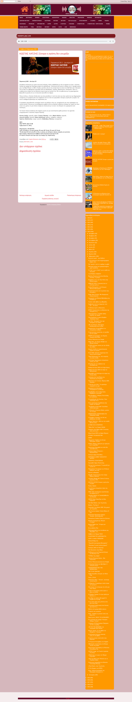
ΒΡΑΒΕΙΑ (37, 17)
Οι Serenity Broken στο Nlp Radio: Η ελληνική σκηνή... (97, 564)
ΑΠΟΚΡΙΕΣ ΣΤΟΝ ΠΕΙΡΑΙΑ (95, 460)
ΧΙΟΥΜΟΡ (47, 26)
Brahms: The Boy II (93, 505)
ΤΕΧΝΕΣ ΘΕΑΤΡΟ (24, 26)
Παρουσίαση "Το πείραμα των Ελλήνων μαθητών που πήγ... (98, 469)
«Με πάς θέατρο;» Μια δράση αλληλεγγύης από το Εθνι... (96, 325)
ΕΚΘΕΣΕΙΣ (89, 17)
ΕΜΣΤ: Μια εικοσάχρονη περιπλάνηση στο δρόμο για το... (98, 492)
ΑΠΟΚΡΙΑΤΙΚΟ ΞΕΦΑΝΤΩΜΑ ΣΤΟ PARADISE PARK (97, 414)
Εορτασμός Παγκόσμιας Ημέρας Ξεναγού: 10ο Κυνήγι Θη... (96, 515)
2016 (88, 684)
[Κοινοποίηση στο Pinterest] (57, 139)
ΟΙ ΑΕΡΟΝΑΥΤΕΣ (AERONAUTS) (97, 536)
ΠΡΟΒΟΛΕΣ (31, 23)
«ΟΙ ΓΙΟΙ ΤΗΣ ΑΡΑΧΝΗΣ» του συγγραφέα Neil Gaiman (96, 627)
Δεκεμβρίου (92, 233)
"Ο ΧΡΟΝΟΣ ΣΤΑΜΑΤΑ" (94, 274)
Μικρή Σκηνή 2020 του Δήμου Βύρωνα (98, 433)
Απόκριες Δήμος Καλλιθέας (95, 454)
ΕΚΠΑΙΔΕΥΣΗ (98, 17)
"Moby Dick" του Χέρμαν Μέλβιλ (96, 427)
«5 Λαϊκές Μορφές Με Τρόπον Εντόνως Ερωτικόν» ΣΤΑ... (98, 479)
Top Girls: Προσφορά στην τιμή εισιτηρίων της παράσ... (96, 321)
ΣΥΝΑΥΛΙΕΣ (71, 23)
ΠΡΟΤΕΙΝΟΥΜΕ (41, 23)
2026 (88, 218)
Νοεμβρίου (92, 235)
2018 (88, 680)
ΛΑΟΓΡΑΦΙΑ (47, 20)
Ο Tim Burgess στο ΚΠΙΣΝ (95, 668)
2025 (88, 220)
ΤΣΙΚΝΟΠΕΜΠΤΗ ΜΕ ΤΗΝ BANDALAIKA (95, 568)
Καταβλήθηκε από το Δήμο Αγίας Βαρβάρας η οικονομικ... (97, 392)
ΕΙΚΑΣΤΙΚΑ (72, 17)
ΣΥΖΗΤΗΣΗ (63, 23)
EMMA (90, 437)
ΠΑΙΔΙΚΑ (107, 20)
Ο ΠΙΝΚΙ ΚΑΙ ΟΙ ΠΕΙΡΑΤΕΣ (95, 425)
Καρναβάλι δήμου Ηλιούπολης (96, 463)
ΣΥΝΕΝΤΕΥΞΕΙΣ (80, 23)
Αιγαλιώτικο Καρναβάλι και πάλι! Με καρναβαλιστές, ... (98, 448)
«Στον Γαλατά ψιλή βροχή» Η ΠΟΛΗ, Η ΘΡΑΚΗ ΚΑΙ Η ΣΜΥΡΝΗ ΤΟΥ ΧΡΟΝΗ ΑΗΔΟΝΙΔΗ (103, 203)
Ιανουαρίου (92, 675)
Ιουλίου (91, 245)
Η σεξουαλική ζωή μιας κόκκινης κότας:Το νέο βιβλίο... (96, 635)
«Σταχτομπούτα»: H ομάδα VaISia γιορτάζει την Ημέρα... (97, 314)
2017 (88, 682)
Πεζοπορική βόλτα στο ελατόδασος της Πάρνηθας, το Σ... (98, 531)
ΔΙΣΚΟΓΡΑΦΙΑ (45, 17)
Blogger (68, 698)
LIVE (66, 26)
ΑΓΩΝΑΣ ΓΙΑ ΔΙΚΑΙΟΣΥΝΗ (95, 435)
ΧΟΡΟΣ (54, 26)
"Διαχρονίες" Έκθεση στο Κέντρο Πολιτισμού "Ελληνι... (97, 440)
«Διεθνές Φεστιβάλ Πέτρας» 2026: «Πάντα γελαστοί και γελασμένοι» (102, 143)
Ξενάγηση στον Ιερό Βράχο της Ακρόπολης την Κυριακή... (96, 377)
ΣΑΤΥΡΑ (56, 23)
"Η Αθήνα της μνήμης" (94, 556)
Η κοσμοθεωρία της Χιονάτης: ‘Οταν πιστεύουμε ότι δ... (97, 400)
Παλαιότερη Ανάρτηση (74, 195)
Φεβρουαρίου (92, 256)
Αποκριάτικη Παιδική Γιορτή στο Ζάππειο (99, 518)
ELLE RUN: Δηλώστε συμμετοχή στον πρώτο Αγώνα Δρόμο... (98, 353)
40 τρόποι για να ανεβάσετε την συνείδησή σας (96, 364)
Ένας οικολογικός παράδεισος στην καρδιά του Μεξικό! (97, 403)
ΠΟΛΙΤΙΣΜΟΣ (23, 23)
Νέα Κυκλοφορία (72, 20)
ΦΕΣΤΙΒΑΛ (39, 26)
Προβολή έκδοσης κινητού (50, 198)
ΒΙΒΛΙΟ (21, 17)
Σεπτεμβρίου (92, 240)
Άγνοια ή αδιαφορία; (93, 472)
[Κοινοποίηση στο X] (54, 139)
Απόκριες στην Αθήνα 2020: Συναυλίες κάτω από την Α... (98, 430)
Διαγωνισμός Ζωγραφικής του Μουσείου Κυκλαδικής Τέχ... (98, 648)
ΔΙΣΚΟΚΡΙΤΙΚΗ (55, 17)
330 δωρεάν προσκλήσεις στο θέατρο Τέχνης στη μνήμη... (98, 644)
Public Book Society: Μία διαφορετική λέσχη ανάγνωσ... (98, 295)
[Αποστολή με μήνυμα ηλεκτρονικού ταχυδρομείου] (51, 139)
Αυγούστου (92, 242)
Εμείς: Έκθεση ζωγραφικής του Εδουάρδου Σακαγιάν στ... (96, 671)
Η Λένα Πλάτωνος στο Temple (96, 339)
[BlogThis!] (52, 139)
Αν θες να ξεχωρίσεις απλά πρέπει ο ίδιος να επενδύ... (98, 591)
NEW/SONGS (73, 26)
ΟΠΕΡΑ (100, 20)
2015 (88, 686)
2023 (88, 224)
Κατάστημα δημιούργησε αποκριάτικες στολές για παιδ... (98, 360)
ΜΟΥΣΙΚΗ (63, 20)
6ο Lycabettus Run (93, 528)
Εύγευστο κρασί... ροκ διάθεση (96, 258)
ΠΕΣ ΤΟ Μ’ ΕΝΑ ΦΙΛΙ (94, 571)
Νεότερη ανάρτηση (25, 195)
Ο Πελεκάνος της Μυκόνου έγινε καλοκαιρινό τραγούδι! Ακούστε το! (102, 194)
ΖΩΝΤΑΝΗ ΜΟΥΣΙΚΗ (24, 20)
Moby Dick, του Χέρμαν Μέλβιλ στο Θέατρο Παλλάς (97, 342)
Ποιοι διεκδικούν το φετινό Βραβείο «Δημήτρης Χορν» (97, 318)
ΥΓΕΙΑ (32, 26)
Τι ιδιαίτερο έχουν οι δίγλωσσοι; (96, 307)
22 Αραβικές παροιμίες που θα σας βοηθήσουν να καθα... (97, 418)
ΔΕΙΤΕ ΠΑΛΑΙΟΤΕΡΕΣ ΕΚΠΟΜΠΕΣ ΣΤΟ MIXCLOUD (99, 105)
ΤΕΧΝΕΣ (108, 23)
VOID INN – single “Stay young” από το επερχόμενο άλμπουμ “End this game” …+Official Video (103, 127)
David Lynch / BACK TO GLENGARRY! (98, 617)
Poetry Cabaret (92, 486)
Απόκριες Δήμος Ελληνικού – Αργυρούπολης (96, 451)
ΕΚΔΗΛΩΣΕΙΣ (81, 17)
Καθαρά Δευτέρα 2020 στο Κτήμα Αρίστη (99, 367)
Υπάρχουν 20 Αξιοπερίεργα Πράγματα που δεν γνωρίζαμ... (98, 624)
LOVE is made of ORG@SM (95, 538)
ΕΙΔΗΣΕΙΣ (64, 17)
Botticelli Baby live (93, 541)
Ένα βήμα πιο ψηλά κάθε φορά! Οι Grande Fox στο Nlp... (97, 598)
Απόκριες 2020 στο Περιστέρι (95, 547)
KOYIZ (60, 26)
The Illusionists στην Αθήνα (95, 550)
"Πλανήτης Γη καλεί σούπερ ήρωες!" (97, 545)
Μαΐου (90, 249)
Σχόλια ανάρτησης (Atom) (54, 204)
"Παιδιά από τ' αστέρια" (99, 134)
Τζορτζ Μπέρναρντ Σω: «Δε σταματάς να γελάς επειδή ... (98, 357)
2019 (88, 677)
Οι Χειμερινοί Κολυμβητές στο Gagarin (98, 641)
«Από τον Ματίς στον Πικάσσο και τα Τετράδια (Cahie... (98, 659)
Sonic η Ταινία (92, 577)
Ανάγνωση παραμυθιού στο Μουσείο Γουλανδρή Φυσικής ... (98, 663)
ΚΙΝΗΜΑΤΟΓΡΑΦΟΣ (37, 20)
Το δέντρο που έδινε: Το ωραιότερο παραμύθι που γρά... (97, 385)
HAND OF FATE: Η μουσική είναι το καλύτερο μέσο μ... (97, 284)
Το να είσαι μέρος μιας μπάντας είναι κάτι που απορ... (98, 602)
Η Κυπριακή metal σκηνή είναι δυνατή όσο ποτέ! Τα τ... (98, 606)
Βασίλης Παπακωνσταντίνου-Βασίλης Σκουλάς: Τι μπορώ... (98, 276)
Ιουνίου (91, 247)
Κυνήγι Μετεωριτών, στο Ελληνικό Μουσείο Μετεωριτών (97, 287)
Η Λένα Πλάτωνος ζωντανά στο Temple (98, 562)
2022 (88, 227)
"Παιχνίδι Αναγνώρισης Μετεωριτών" (97, 543)
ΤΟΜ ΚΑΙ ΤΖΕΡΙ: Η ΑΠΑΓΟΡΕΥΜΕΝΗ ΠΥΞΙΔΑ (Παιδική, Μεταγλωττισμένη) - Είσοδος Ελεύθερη (103, 152)
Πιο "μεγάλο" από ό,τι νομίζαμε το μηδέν (98, 264)
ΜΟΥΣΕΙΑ (55, 20)
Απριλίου (91, 251)
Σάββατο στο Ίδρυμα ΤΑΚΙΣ (95, 534)
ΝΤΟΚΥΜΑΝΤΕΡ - (83, 20)
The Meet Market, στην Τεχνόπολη (97, 503)
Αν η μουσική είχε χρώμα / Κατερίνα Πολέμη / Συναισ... (97, 620)
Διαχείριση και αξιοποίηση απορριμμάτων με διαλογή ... (96, 389)
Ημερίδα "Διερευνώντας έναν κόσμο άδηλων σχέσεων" (97, 475)
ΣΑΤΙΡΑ (49, 23)
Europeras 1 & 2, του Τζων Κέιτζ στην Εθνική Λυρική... (98, 280)
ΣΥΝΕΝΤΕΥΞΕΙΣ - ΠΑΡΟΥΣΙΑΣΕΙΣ (95, 23)
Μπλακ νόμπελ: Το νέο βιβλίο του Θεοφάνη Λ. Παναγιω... (97, 631)
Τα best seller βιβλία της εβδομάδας (97, 302)
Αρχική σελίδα (49, 195)
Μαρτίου (91, 254)
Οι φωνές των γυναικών (94, 611)
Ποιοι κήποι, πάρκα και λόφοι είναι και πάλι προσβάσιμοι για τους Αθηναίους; (103, 177)
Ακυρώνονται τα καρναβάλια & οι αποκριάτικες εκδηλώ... (97, 329)
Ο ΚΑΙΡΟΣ (93, 20)
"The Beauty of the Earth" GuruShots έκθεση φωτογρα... (98, 407)
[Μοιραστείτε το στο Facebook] (56, 139)
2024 (88, 222)
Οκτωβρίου (92, 238)
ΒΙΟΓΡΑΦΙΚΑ (29, 17)
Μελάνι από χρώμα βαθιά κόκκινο (97, 609)
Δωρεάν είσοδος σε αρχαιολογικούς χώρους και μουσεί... (97, 349)
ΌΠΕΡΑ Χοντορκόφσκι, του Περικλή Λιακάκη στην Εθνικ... (97, 336)
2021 (88, 229)
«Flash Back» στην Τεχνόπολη (96, 666)
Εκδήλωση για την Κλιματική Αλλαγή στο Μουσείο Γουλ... (98, 552)
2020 (88, 231)
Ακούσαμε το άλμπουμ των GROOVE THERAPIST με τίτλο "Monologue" (102, 168)
